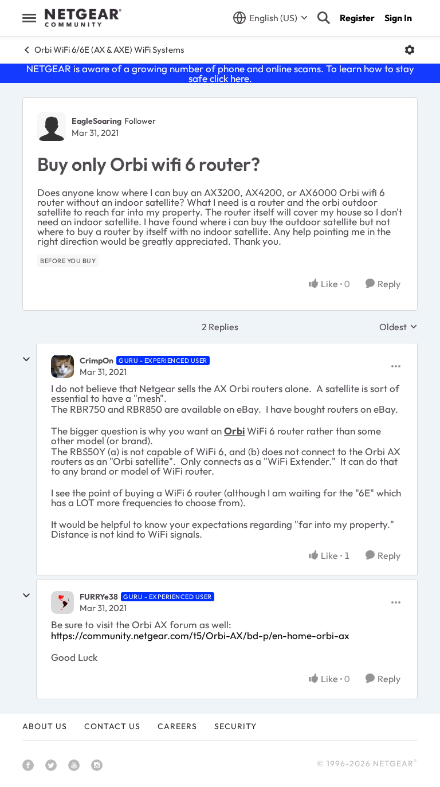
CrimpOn (96, 361)
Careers (177, 726)
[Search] (324, 18)
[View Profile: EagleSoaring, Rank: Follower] (51, 126)
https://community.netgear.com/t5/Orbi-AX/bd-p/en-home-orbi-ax (200, 635)
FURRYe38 (99, 597)
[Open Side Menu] (29, 17)
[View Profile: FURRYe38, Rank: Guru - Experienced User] (62, 602)
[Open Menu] (410, 50)
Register (357, 18)
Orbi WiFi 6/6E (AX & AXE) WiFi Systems (109, 49)
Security (235, 726)
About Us (44, 726)
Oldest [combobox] (398, 326)
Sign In (398, 18)
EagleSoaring (96, 121)
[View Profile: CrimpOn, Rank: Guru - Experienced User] (62, 366)
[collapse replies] (26, 359)
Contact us (112, 726)
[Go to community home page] (83, 18)
